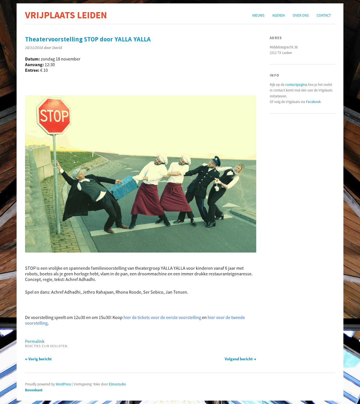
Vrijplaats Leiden (66, 15)
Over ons (301, 15)
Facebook (313, 101)
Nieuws (258, 15)
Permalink (34, 341)
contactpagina (296, 84)
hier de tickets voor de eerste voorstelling (162, 317)
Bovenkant (33, 390)
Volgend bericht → (240, 358)
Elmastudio (117, 384)
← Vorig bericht (38, 358)
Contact (324, 15)
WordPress (63, 384)
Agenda (278, 15)
